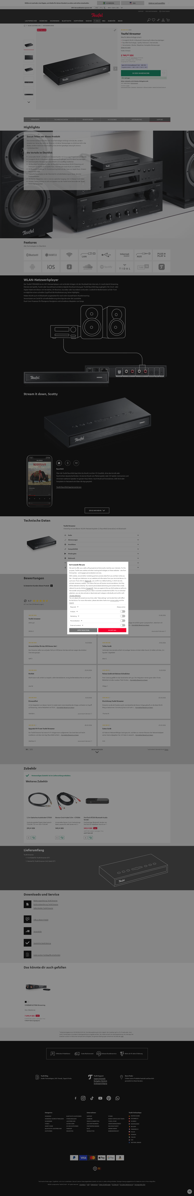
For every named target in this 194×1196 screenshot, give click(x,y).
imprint (71, 603)
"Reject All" (88, 581)
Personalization (75, 621)
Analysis (72, 611)
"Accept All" (89, 588)
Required (73, 607)
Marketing (73, 616)
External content (75, 625)
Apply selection (83, 630)
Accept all (112, 630)
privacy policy (114, 600)
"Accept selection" (75, 595)
